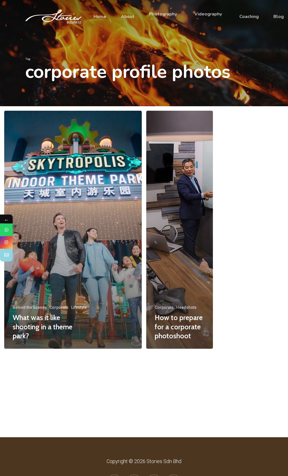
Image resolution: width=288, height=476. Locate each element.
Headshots (186, 307)
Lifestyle (79, 307)
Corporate (59, 307)
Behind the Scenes (30, 307)
